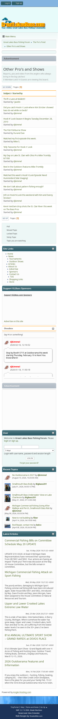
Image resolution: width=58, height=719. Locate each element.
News (10, 256)
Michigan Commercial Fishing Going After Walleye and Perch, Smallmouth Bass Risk (31, 507)
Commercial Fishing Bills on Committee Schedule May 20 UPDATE (28, 542)
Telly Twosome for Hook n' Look (17, 147)
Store (11, 282)
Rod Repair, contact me (22, 525)
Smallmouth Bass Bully (22, 484)
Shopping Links (16, 279)
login (6, 440)
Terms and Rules (32, 707)
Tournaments (15, 258)
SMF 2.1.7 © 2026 (22, 710)
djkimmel (15, 341)
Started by (17, 93)
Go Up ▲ (43, 707)
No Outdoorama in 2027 (23, 475)
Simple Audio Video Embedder (29, 713)
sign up (14, 440)
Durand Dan (19, 133)
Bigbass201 (41, 484)
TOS (12, 276)
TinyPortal (15, 707)
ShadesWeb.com (36, 716)
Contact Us (14, 274)
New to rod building (21, 517)
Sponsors (13, 271)
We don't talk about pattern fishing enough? (23, 186)
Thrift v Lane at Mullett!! (14, 99)
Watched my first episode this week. (19, 138)
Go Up (5, 218)
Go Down (7, 87)
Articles (11, 264)
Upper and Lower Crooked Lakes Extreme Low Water (25, 605)
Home (10, 253)
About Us (12, 266)
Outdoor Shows (16, 261)
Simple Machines (36, 710)
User (5, 433)
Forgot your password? (29, 463)
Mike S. (16, 141)
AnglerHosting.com (22, 692)
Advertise (13, 269)
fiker (35, 517)
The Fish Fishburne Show (14, 130)
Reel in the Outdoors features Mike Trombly (23, 166)
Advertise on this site (13, 321)
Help (22, 707)
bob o (38, 525)
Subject (7, 93)
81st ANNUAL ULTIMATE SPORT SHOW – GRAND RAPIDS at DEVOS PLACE (28, 636)
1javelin (16, 102)
